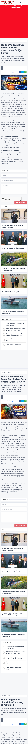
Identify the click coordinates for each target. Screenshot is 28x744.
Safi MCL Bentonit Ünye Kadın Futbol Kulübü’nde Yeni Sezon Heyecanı (14, 6)
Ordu (9, 695)
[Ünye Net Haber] (7, 2)
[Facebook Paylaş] (20, 72)
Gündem (10, 41)
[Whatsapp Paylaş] (25, 72)
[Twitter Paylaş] (22, 72)
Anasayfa (4, 41)
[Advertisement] (14, 23)
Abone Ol (5, 72)
